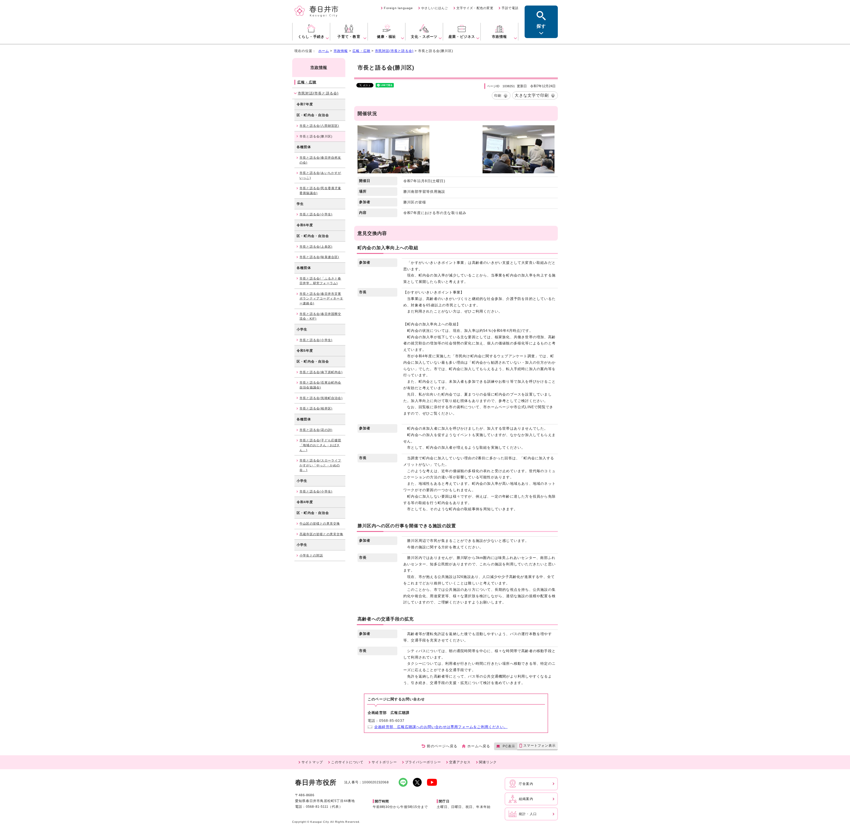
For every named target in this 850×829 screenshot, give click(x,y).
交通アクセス (460, 762)
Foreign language (398, 8)
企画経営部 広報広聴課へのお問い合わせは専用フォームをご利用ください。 (441, 727)
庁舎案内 (526, 784)
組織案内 (526, 799)
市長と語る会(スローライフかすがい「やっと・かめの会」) (320, 465)
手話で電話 (510, 8)
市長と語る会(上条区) (315, 246)
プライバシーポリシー (423, 762)
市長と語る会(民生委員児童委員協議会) (320, 190)
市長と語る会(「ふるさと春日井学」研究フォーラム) (320, 281)
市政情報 (341, 51)
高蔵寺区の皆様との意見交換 (321, 534)
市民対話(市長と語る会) (394, 51)
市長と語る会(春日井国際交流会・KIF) (320, 316)
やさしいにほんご (434, 8)
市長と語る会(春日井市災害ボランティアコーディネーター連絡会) (321, 298)
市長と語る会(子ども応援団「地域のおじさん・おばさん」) (320, 445)
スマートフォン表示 (539, 745)
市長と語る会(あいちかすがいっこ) (320, 175)
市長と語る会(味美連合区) (319, 257)
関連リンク (488, 762)
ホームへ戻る (478, 746)
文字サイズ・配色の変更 (474, 8)
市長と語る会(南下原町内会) (321, 372)
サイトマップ (312, 762)
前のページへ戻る (442, 746)
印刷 (497, 95)
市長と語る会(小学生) (315, 214)
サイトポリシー (384, 762)
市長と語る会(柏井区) (315, 408)
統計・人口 (528, 814)
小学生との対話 (311, 555)
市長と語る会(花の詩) (315, 430)
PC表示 (509, 746)
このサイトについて (347, 762)
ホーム (323, 51)
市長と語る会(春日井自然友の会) (320, 160)
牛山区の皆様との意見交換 (319, 523)
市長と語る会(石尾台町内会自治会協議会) (320, 385)
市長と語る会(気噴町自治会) (321, 398)
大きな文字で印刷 (532, 95)
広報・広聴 (361, 51)
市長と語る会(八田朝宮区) (319, 126)
